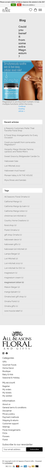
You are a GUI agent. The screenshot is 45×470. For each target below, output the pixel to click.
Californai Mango (13, 201)
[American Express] (25, 466)
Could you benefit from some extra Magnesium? (22, 41)
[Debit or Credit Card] (37, 466)
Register (6, 386)
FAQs (4, 433)
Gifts (4, 362)
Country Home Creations (16, 220)
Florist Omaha (11, 230)
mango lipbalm (12, 292)
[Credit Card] (13, 466)
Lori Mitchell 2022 (12, 166)
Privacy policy (8, 414)
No (19, 5)
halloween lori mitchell (15, 249)
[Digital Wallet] (9, 466)
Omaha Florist (11, 301)
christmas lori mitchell (15, 216)
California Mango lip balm (16, 206)
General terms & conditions (14, 407)
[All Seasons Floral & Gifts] (6, 9)
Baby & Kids (7, 374)
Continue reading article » (22, 108)
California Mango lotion (15, 211)
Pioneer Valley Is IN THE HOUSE (18, 175)
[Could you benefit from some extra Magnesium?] (22, 99)
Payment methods (10, 417)
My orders (6, 389)
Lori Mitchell (11, 258)
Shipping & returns (10, 420)
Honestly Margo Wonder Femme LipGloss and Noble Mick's (18, 150)
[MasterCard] (17, 466)
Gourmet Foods (9, 365)
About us (6, 404)
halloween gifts (12, 244)
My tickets (7, 393)
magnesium (10, 273)
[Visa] (21, 466)
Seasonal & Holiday (11, 378)
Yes (13, 5)
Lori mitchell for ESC (14, 268)
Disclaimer (7, 411)
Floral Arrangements (11, 430)
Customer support (10, 423)
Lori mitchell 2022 (13, 263)
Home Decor (8, 368)
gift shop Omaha (13, 235)
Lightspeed (9, 463)
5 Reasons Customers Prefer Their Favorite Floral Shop (19, 129)
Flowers (5, 436)
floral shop (10, 225)
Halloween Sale (11, 161)
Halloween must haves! (14, 171)
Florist (5, 440)
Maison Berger (12, 287)
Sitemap (6, 427)
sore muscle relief (13, 311)
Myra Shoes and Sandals (15, 180)
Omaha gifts (11, 306)
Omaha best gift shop (15, 297)
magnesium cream (13, 277)
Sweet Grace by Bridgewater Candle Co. (22, 156)
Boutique (6, 371)
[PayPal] (33, 466)
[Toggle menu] (40, 9)
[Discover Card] (29, 466)
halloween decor (13, 239)
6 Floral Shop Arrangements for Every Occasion (21, 136)
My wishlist (7, 396)
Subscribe (34, 449)
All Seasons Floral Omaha (17, 197)
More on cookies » (28, 5)
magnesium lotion (14, 282)
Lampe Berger (12, 254)
